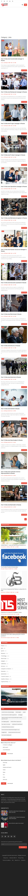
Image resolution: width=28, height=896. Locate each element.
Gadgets (3, 661)
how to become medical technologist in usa (10, 729)
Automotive (3, 674)
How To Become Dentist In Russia (10, 408)
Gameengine (18, 712)
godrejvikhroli (3, 546)
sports (2, 650)
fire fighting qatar (5, 721)
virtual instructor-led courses (14, 732)
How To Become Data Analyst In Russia (11, 440)
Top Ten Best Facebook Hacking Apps (9, 567)
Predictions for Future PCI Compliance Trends (11, 612)
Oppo (4, 772)
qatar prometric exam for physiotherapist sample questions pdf (12, 718)
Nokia (4, 769)
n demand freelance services (8, 727)
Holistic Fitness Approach (16, 721)
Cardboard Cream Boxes (17, 724)
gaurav (2, 94)
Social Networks (6, 749)
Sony (4, 777)
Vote (4, 753)
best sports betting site (6, 735)
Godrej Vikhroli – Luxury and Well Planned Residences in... (13, 545)
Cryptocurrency (4, 681)
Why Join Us (5, 857)
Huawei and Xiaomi (7, 767)
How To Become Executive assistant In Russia (13, 282)
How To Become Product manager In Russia (13, 155)
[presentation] (22, 691)
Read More (24, 70)
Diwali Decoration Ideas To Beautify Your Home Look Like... (17, 812)
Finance (2, 645)
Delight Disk (4, 732)
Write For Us (17, 860)
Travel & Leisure (5, 676)
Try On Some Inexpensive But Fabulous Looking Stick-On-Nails (14, 589)
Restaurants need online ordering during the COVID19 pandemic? (13, 635)
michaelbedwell (4, 614)
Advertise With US (13, 857)
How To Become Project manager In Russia (13, 123)
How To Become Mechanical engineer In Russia (14, 218)
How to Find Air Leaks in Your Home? (16, 823)
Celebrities (3, 663)
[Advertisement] (14, 21)
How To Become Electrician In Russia (11, 314)
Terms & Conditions (7, 860)
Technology (3, 656)
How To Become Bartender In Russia (11, 505)
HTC (4, 774)
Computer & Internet (6, 668)
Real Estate (3, 658)
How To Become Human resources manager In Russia (14, 250)
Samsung (5, 762)
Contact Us (23, 860)
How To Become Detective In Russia (11, 377)
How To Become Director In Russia (10, 345)
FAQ (13, 860)
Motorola (5, 779)
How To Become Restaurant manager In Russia (14, 92)
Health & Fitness (5, 679)
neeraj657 (3, 568)
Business (3, 653)
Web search (5, 747)
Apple (4, 765)
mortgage (20, 714)
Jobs (3, 73)
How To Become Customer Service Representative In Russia (10, 472)
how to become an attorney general (9, 714)
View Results (10, 753)
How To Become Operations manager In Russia (14, 186)
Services (3, 666)
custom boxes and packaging (8, 712)
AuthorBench (3, 592)
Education (3, 671)
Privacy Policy (21, 857)
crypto (24, 712)
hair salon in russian (6, 724)
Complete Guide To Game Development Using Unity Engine (17, 818)
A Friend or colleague (7, 744)
